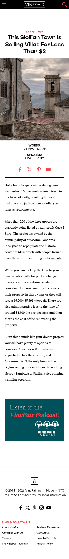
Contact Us (42, 532)
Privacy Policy (44, 543)
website (56, 258)
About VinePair (10, 527)
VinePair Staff (34, 149)
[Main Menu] (4, 4)
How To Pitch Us (46, 538)
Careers (6, 538)
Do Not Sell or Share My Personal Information (34, 495)
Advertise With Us (12, 532)
